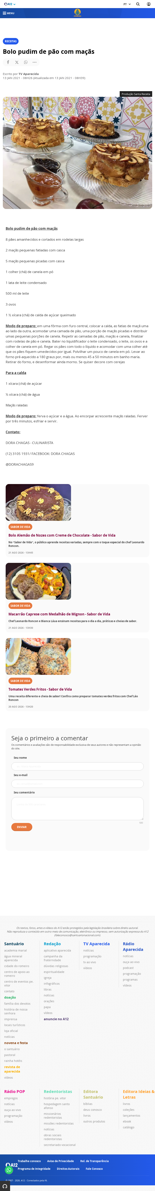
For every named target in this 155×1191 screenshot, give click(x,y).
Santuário (14, 943)
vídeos (8, 1077)
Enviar (22, 827)
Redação (52, 943)
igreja (47, 978)
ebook (127, 1121)
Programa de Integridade (34, 1169)
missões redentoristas (59, 1123)
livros (87, 1115)
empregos (11, 1098)
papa (47, 1007)
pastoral (9, 1055)
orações (49, 1001)
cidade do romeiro (16, 966)
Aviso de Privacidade (60, 1161)
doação (10, 997)
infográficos (52, 983)
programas (130, 979)
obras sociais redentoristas (53, 1137)
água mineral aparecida (13, 958)
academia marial (15, 950)
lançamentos (131, 1115)
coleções (128, 1110)
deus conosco (92, 1110)
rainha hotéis (13, 1061)
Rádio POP (14, 1091)
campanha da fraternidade (53, 958)
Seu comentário (24, 792)
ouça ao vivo (131, 962)
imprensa (10, 1019)
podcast (128, 968)
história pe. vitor (55, 1098)
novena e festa (16, 1043)
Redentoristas (58, 1091)
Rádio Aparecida (133, 946)
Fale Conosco (94, 1169)
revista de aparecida (12, 1069)
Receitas (11, 41)
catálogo (128, 1127)
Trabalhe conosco (29, 1161)
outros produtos (94, 1121)
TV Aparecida (96, 943)
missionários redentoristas (53, 1115)
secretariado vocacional (60, 1145)
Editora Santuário (93, 1094)
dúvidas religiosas (56, 966)
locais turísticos (14, 1025)
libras (47, 989)
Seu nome (20, 758)
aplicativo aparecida (57, 950)
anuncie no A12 (56, 1019)
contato (9, 991)
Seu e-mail (20, 775)
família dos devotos (17, 1003)
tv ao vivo (89, 962)
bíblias (87, 1104)
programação (92, 956)
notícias (9, 1037)
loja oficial (11, 1031)
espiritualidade (54, 972)
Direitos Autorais (68, 1169)
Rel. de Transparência (94, 1161)
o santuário (12, 1049)
